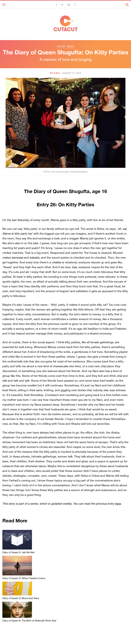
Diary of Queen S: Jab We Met (18, 552)
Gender (70, 46)
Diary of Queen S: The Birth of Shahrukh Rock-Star (29, 620)
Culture (61, 46)
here (118, 503)
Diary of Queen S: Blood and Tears (20, 598)
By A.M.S (55, 73)
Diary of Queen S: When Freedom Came (23, 578)
